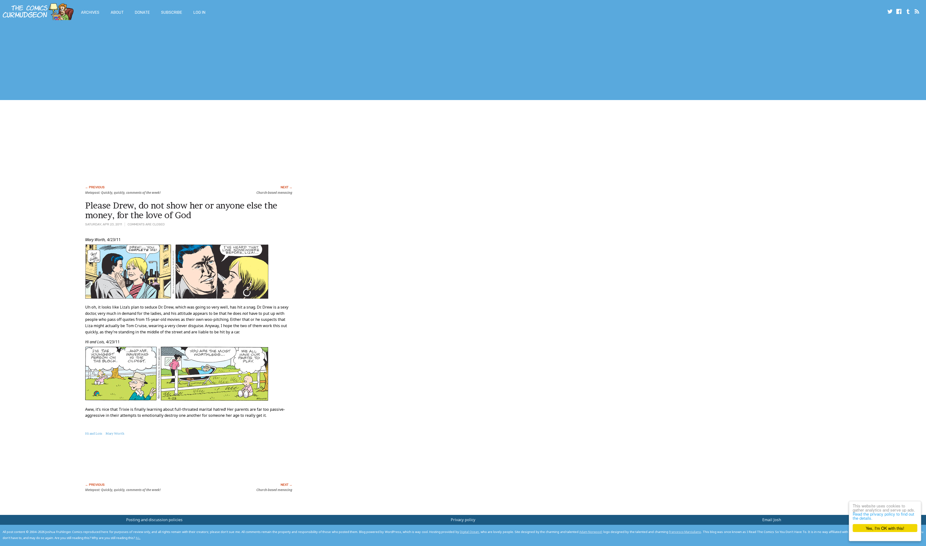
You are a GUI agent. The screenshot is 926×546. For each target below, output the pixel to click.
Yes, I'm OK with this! (885, 528)
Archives (90, 12)
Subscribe (171, 12)
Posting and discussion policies (154, 519)
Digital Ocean (469, 532)
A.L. (138, 538)
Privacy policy (463, 519)
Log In (199, 12)
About (117, 12)
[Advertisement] (88, 61)
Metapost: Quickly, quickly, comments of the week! (123, 192)
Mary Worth (115, 433)
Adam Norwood (590, 532)
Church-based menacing (274, 192)
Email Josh (771, 519)
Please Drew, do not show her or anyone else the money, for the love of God (181, 210)
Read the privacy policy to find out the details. (883, 516)
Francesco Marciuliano (685, 532)
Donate (142, 12)
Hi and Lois (93, 433)
